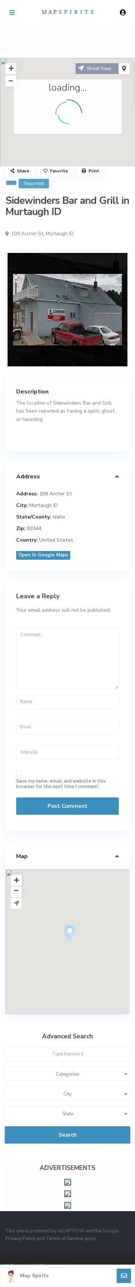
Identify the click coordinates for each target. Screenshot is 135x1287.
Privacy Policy (20, 1238)
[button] (83, 945)
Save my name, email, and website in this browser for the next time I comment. (61, 784)
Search (68, 1134)
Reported (34, 183)
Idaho (59, 516)
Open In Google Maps (43, 555)
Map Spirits (34, 1275)
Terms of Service (64, 1238)
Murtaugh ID (60, 233)
